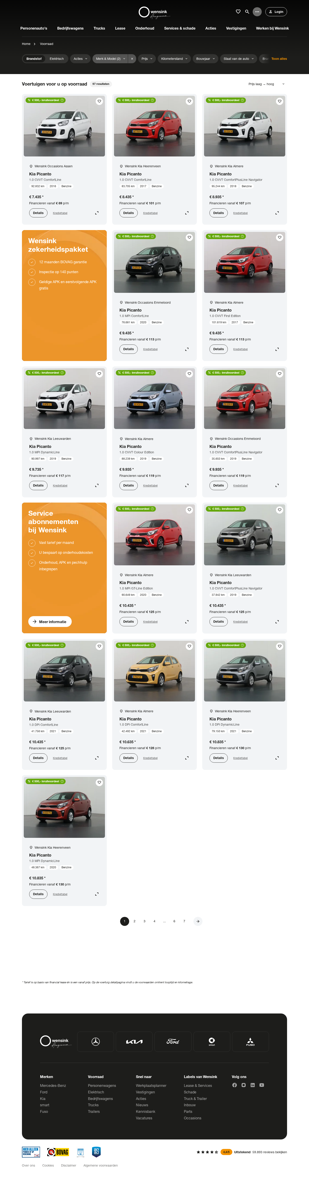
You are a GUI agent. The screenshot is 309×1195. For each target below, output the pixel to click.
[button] (197, 921)
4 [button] (154, 921)
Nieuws (142, 1105)
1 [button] (125, 921)
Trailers (94, 1111)
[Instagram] (243, 1085)
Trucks (93, 1105)
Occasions (192, 1118)
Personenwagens (102, 1085)
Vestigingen (145, 1092)
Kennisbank (145, 1111)
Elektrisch (96, 1092)
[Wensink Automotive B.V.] (154, 11)
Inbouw (190, 1105)
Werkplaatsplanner (151, 1085)
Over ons (28, 1165)
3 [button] (144, 921)
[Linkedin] (252, 1085)
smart (44, 1105)
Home (26, 44)
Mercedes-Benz (53, 1085)
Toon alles (279, 59)
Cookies (48, 1165)
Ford (43, 1092)
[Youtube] (261, 1085)
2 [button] (134, 921)
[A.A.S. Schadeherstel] (96, 1152)
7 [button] (184, 921)
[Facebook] (234, 1085)
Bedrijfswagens (100, 1098)
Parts (188, 1111)
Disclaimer (68, 1165)
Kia (42, 1098)
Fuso (44, 1111)
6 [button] (174, 921)
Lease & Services (198, 1085)
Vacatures (144, 1118)
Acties (141, 1098)
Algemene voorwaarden (100, 1165)
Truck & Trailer (195, 1098)
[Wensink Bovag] (58, 1152)
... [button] (164, 921)
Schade (190, 1092)
